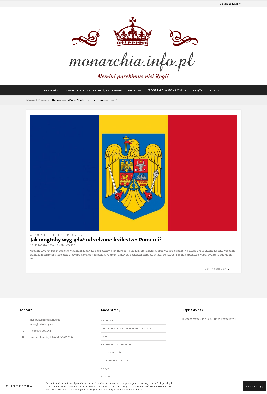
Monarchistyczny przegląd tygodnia (126, 328)
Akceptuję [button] (254, 386)
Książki (105, 368)
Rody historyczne (118, 360)
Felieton (106, 336)
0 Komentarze (66, 245)
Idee (46, 235)
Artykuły (36, 235)
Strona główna (36, 99)
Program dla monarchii (116, 344)
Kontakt (106, 376)
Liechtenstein (60, 235)
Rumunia (77, 235)
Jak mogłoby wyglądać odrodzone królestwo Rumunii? (96, 239)
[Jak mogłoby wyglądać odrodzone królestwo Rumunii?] (133, 173)
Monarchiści (114, 352)
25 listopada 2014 (42, 245)
